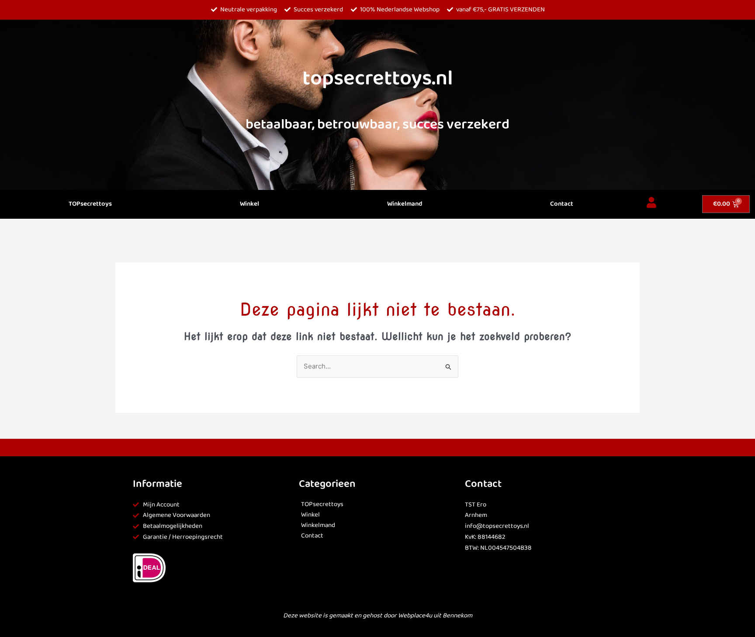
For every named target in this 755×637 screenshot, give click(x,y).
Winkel (249, 204)
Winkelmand (404, 204)
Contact (561, 204)
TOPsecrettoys (90, 204)
